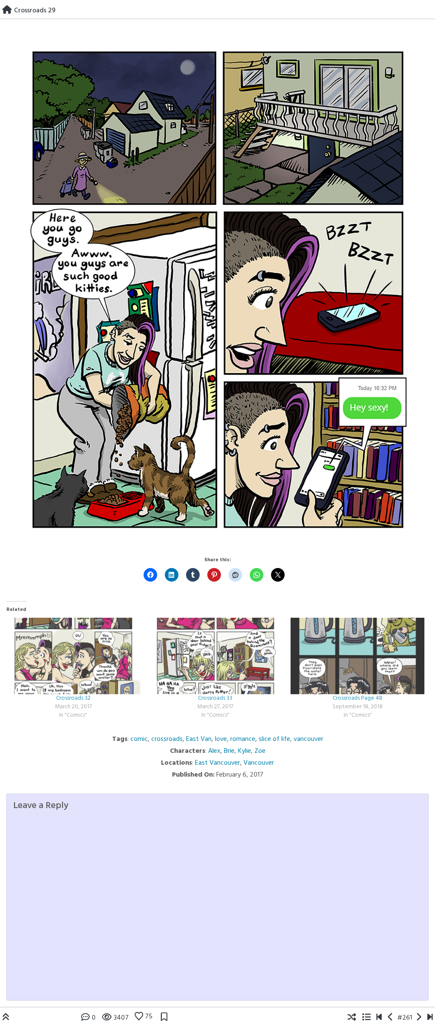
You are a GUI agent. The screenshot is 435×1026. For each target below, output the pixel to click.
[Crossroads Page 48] (357, 656)
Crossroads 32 (73, 698)
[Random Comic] (351, 1017)
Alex (214, 751)
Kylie (244, 751)
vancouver (308, 739)
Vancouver (258, 763)
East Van (199, 739)
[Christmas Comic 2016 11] (390, 1017)
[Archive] (366, 1017)
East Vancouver (217, 763)
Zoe (260, 751)
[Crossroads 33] (215, 656)
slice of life (274, 739)
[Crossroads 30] (419, 1017)
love (221, 739)
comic (139, 739)
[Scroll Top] (6, 1017)
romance (242, 739)
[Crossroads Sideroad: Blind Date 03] (430, 1017)
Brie (229, 751)
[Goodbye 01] (379, 1017)
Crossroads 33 (215, 698)
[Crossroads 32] (73, 656)
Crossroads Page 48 (357, 698)
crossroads (167, 739)
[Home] (7, 10)
